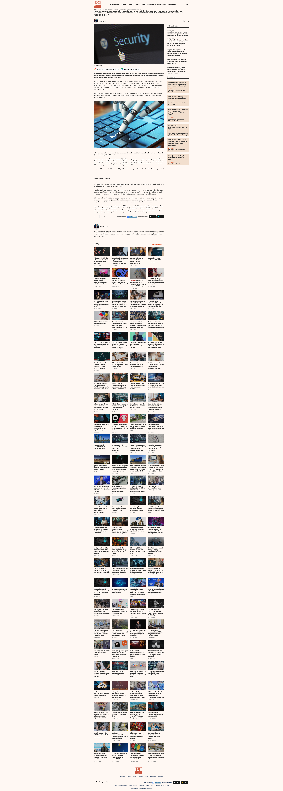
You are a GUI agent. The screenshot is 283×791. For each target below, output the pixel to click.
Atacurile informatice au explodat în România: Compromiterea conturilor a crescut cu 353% (120, 260)
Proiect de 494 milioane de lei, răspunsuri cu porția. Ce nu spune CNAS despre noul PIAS (138, 283)
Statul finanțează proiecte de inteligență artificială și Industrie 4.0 (156, 508)
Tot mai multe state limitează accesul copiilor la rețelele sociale (154, 735)
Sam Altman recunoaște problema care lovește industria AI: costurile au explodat (102, 488)
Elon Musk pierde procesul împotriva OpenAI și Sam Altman (155, 488)
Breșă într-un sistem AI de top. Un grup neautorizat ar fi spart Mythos (155, 550)
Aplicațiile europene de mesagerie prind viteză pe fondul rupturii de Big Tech (120, 427)
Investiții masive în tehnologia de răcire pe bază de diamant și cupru (119, 550)
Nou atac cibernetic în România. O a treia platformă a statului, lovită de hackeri (101, 365)
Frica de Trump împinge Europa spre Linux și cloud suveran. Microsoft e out (101, 509)
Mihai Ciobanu (103, 20)
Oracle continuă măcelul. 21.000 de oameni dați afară (100, 447)
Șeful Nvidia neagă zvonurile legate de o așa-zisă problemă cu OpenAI (100, 756)
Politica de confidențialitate (120, 785)
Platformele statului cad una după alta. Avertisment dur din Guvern (138, 344)
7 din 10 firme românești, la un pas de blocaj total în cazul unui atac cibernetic (120, 406)
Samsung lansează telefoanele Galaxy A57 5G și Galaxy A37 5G (119, 611)
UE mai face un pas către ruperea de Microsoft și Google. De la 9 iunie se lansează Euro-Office (156, 468)
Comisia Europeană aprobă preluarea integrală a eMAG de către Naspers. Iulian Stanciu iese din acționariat (100, 281)
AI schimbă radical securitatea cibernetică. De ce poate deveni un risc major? (101, 591)
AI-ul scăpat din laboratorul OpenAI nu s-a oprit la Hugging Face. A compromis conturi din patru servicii (156, 303)
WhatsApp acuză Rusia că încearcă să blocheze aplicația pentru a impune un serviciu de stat (101, 715)
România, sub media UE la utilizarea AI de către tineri (119, 714)
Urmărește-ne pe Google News (132, 69)
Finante (123, 4)
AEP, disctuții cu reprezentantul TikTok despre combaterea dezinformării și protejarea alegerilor (155, 632)
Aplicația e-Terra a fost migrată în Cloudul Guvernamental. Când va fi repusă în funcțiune (138, 303)
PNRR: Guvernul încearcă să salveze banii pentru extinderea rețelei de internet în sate (120, 632)
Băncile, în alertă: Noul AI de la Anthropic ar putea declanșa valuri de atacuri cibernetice (138, 571)
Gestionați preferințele (143, 785)
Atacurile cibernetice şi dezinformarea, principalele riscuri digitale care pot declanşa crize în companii (101, 427)
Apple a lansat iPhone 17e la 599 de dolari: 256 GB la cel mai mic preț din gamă (156, 653)
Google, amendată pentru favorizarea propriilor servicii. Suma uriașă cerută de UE (138, 324)
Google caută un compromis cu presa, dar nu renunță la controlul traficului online (137, 756)
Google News (133, 216)
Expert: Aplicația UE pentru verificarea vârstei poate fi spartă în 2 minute (101, 571)
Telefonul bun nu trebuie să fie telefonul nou (102, 322)
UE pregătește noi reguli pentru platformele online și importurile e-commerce (120, 653)
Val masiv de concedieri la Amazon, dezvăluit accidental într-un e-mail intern (156, 756)
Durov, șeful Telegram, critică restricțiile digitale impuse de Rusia (101, 611)
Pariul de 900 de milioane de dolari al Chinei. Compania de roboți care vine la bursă (120, 281)
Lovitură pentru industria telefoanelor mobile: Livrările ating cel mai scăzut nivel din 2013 (119, 386)
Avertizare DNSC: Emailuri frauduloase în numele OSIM (155, 714)
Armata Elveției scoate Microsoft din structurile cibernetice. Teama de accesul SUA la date (156, 344)
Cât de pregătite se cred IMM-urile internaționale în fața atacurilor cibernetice (102, 344)
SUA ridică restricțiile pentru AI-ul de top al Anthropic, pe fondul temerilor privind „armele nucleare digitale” (155, 406)
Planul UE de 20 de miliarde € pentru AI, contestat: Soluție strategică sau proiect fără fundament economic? (155, 530)
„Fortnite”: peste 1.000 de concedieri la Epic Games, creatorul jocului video (138, 612)
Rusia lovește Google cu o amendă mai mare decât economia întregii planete (138, 673)
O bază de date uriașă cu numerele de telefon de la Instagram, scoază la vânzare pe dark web (120, 468)
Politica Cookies (133, 785)
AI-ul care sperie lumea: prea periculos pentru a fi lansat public (119, 590)
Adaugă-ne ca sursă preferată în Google (108, 69)
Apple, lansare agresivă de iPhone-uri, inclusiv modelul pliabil (137, 405)
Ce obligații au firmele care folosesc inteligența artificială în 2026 (101, 303)
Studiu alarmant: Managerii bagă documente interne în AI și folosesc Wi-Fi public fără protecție (120, 530)
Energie (137, 4)
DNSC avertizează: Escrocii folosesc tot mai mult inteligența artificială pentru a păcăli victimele (156, 365)
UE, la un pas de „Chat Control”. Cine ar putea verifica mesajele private (137, 386)
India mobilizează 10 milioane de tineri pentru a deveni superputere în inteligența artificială (136, 260)
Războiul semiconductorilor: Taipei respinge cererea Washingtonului (120, 735)
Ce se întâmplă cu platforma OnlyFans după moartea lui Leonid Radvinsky (156, 612)
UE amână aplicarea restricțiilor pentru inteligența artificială (136, 508)
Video (131, 4)
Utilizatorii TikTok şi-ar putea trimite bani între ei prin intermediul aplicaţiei (101, 260)
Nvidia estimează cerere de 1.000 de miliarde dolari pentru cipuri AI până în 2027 (138, 632)
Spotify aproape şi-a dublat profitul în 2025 (101, 734)
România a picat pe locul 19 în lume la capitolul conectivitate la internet (156, 385)
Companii (151, 4)
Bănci (144, 4)
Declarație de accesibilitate (162, 785)
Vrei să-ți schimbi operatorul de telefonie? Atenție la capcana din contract (102, 673)
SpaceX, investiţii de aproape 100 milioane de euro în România (102, 467)
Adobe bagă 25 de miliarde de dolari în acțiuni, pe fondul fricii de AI (137, 550)
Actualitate (114, 4)
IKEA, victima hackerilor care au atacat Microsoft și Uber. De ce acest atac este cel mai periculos (138, 468)
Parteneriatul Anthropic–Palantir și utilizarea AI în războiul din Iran (137, 653)
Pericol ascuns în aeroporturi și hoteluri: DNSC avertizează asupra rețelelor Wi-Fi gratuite (119, 324)
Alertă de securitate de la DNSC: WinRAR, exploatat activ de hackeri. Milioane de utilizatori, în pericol (119, 756)
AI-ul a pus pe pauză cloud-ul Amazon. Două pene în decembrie (101, 693)
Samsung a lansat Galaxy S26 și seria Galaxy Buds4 (101, 652)
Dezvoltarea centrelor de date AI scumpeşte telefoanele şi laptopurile (155, 447)
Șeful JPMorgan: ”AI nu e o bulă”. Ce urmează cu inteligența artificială (156, 590)
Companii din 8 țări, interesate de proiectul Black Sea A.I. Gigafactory (119, 447)
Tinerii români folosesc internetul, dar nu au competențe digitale (137, 364)
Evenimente (161, 4)
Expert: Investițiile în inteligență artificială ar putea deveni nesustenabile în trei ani (137, 488)
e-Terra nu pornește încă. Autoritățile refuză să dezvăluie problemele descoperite (156, 281)
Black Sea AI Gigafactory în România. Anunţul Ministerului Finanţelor (120, 570)
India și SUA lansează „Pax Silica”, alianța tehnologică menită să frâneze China (119, 694)
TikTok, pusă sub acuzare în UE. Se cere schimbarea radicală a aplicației (137, 735)
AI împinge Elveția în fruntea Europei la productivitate (118, 673)
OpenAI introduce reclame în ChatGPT (154, 259)
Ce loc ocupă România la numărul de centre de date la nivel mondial (156, 673)
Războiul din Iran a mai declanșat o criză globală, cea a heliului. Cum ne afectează (101, 632)
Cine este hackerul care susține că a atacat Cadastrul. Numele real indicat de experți (119, 344)
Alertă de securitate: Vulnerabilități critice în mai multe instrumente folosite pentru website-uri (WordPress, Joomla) (156, 324)
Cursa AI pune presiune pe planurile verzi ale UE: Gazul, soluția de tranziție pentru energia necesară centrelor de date (138, 447)
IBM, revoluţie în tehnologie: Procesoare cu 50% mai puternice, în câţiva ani (156, 427)
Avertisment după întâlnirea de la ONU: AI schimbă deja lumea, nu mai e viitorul (155, 571)
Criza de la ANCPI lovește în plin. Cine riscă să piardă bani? (120, 364)
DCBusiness (96, 9)
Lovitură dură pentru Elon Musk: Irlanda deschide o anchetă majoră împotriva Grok (137, 694)
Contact (152, 785)
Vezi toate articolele (157, 244)
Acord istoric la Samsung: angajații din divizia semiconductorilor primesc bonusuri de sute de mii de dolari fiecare (119, 488)
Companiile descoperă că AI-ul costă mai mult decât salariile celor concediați (101, 530)
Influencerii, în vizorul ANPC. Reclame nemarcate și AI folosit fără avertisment (101, 406)
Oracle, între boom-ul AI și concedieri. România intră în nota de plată (138, 426)
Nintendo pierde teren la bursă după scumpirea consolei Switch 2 (120, 508)
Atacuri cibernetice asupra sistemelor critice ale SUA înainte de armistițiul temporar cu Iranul (137, 591)
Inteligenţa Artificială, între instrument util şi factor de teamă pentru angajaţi (101, 550)
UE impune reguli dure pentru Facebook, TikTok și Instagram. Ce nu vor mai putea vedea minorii (101, 386)
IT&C (101, 9)
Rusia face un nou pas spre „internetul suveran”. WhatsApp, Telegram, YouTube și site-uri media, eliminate (138, 715)
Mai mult (171, 4)
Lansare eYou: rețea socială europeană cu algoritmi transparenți (137, 529)
